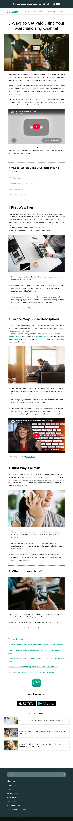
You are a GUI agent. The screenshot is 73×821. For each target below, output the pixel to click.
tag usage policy (33, 297)
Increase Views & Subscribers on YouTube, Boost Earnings (32, 672)
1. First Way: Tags (14, 178)
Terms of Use (12, 793)
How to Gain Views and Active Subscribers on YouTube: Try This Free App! (36, 660)
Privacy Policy (12, 797)
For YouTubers (38, 11)
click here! (31, 457)
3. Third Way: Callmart (16, 189)
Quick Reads (12, 801)
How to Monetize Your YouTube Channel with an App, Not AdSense (36, 644)
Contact (62, 11)
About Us (11, 781)
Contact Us (11, 785)
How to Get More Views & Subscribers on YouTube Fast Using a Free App (36, 651)
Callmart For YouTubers (16, 809)
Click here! (32, 308)
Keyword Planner (43, 336)
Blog (9, 789)
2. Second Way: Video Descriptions (21, 183)
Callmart (29, 474)
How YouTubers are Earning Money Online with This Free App (33, 666)
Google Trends (14, 336)
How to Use (52, 11)
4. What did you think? (16, 195)
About (27, 11)
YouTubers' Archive (14, 805)
